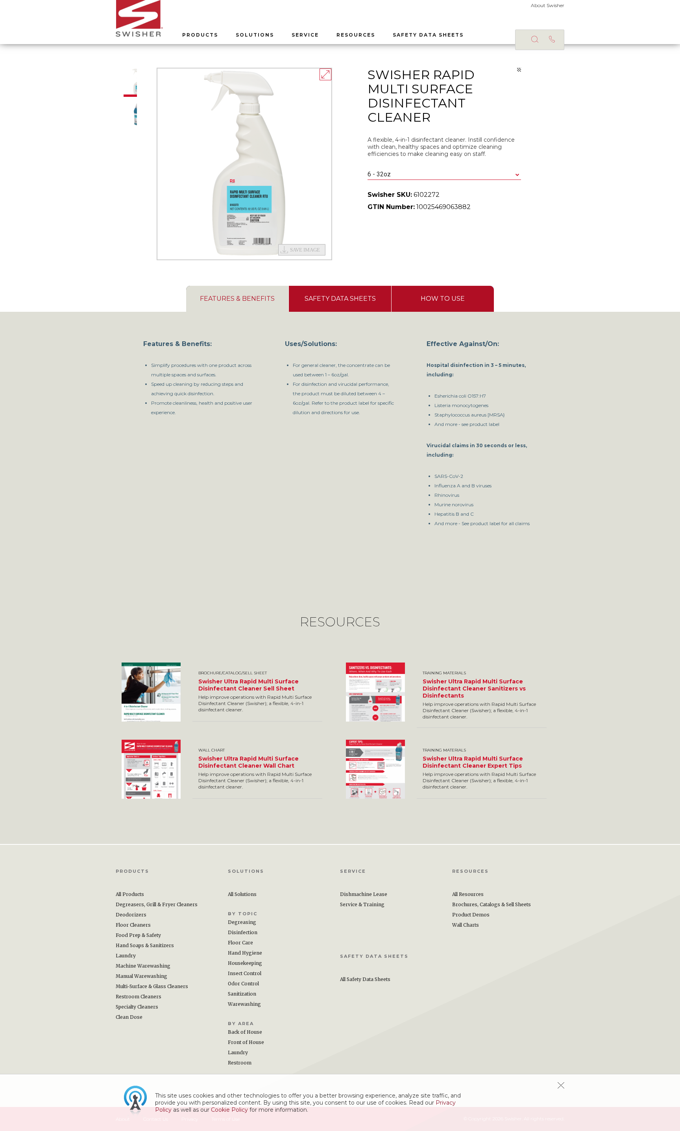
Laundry (126, 956)
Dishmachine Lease (363, 894)
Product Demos (471, 915)
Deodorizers (131, 915)
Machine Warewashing (143, 966)
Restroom (239, 1063)
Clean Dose (129, 1017)
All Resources (468, 894)
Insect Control (244, 973)
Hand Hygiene (245, 953)
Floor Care (240, 943)
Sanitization (242, 994)
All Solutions (242, 894)
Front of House (246, 1042)
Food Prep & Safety (138, 935)
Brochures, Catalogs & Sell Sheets (491, 904)
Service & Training (362, 904)
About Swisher (547, 5)
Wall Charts (465, 925)
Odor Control (243, 984)
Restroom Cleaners (138, 997)
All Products (130, 894)
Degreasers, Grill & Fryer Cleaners (157, 904)
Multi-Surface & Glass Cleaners (152, 986)
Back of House (245, 1032)
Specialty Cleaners (137, 1007)
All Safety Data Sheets (365, 979)
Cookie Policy (229, 1109)
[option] (244, 164)
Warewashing (244, 1004)
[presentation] (237, 299)
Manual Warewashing (141, 976)
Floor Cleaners (133, 925)
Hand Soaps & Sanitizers (145, 945)
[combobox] (444, 174)
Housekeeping (245, 963)
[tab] (237, 299)
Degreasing (242, 922)
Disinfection (242, 932)
